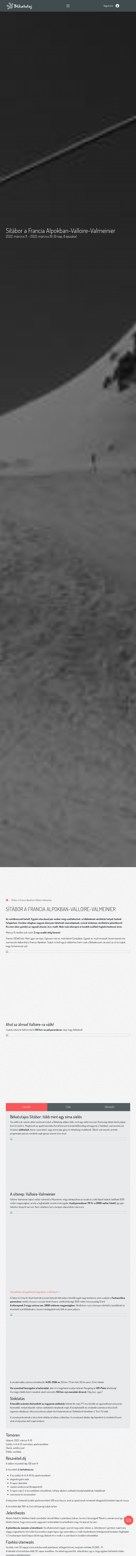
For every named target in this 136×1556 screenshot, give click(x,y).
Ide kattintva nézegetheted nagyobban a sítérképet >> (35, 1291)
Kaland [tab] (26, 1107)
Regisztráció (108, 5)
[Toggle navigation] (68, 5)
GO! (128, 1520)
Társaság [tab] (109, 1107)
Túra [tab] (68, 1107)
